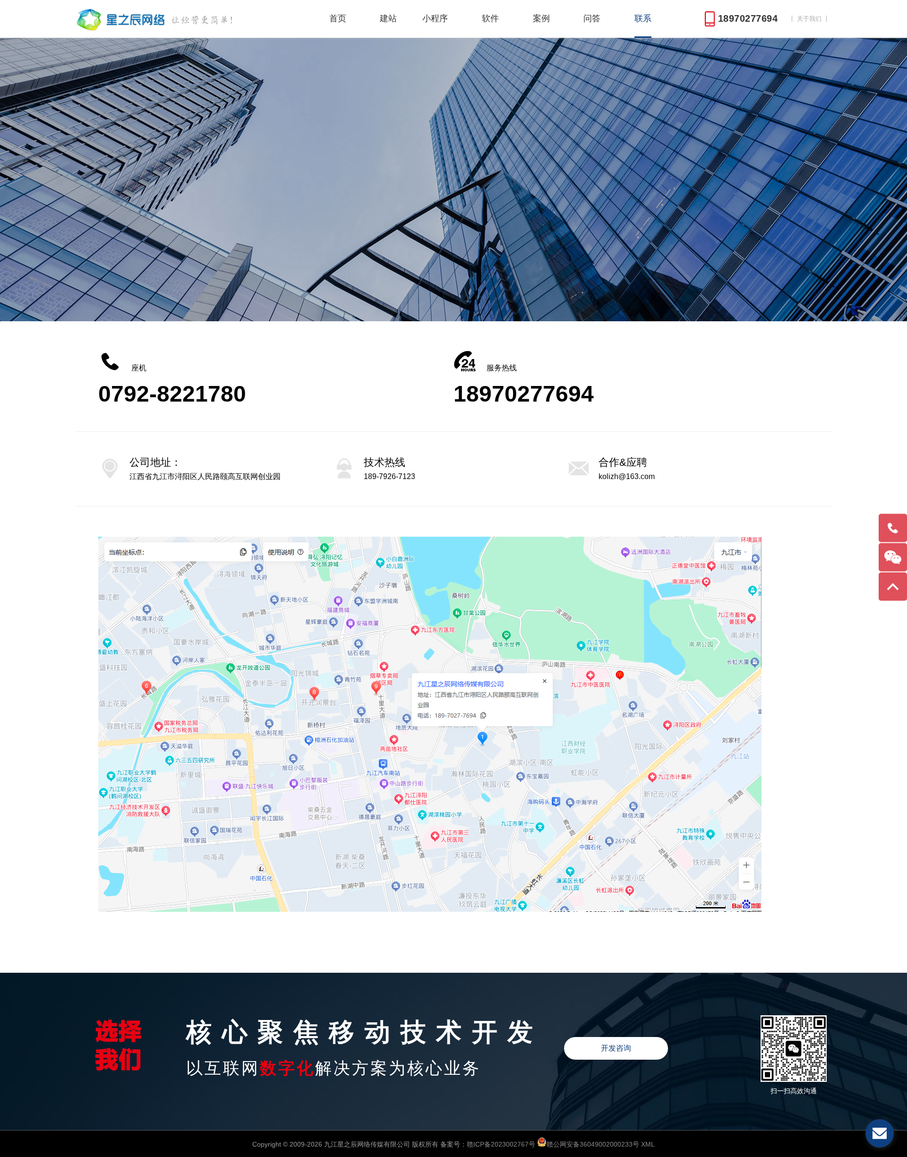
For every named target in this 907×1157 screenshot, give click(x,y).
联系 (642, 18)
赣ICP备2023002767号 (501, 1144)
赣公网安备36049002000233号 (593, 1144)
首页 (337, 18)
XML (648, 1144)
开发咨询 (616, 1048)
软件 (490, 18)
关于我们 (809, 19)
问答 (591, 18)
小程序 (435, 18)
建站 (388, 18)
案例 (541, 18)
